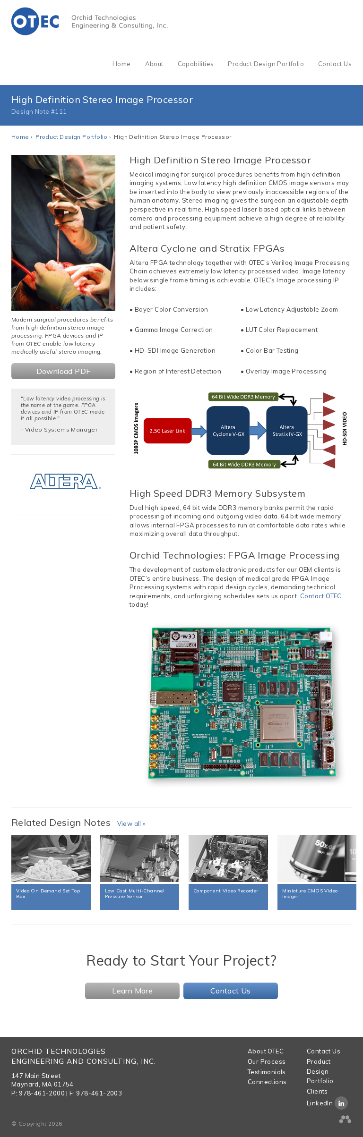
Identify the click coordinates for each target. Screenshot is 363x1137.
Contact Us (335, 64)
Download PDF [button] (63, 371)
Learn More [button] (132, 990)
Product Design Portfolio (266, 64)
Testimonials (267, 1072)
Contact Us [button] (230, 990)
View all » (131, 823)
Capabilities (196, 64)
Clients (317, 1091)
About (154, 64)
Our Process (266, 1061)
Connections (267, 1082)
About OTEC (266, 1051)
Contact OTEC (321, 596)
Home (121, 64)
